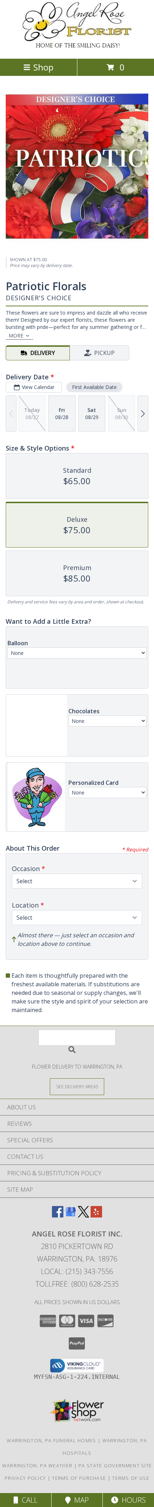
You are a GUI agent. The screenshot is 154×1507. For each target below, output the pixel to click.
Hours (132, 1500)
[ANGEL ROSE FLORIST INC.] (77, 48)
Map (80, 1500)
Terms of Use (130, 1478)
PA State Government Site (115, 1465)
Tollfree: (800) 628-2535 (77, 1284)
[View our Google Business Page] (70, 1215)
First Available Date (94, 387)
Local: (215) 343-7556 (77, 1271)
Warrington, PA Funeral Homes (51, 1440)
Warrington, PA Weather (37, 1465)
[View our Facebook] (57, 1215)
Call (28, 1500)
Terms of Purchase (79, 1478)
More (16, 335)
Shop (43, 67)
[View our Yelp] (96, 1215)
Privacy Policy (25, 1478)
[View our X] (83, 1215)
